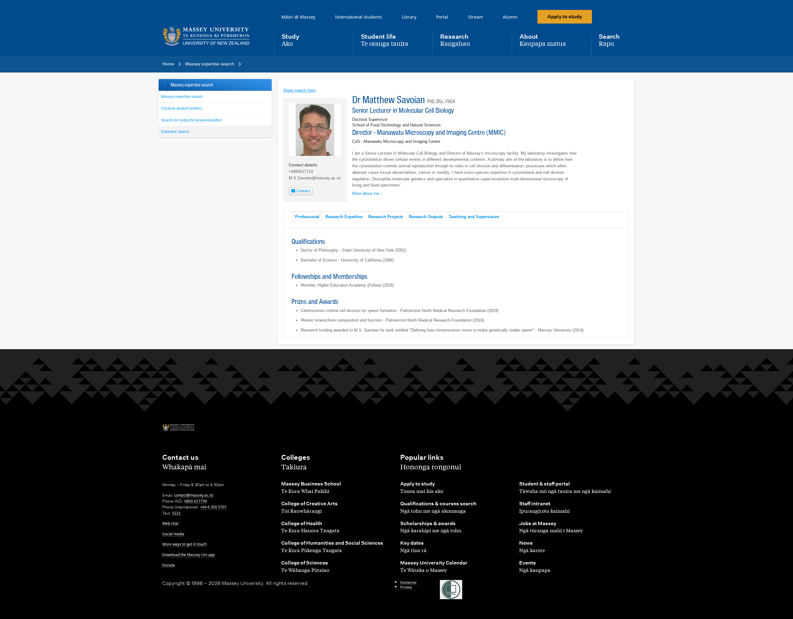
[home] (213, 36)
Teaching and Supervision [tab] (474, 216)
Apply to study (564, 17)
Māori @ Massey (298, 17)
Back (163, 85)
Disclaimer (408, 582)
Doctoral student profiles (181, 108)
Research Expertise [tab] (344, 216)
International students (358, 17)
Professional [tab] (307, 216)
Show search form (299, 90)
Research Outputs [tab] (426, 216)
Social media (173, 534)
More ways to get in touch (184, 544)
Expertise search (175, 132)
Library (409, 17)
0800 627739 (195, 501)
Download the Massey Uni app (188, 554)
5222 (176, 513)
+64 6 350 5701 (213, 507)
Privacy (406, 587)
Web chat (170, 523)
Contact (302, 190)
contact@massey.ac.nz (193, 495)
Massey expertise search (182, 96)
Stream (475, 17)
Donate (168, 565)
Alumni (510, 17)
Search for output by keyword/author (191, 120)
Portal (442, 17)
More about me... (367, 193)
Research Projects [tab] (385, 216)
